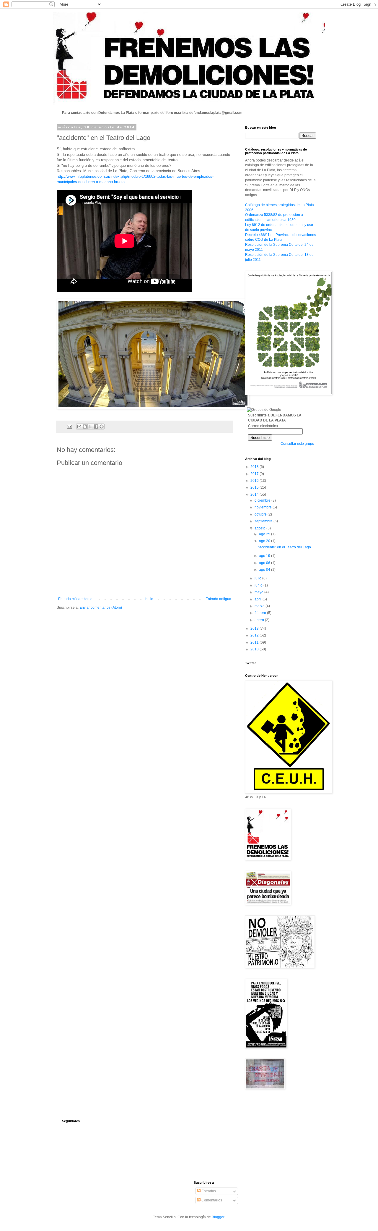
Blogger (218, 1217)
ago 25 (265, 534)
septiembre (264, 521)
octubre (261, 514)
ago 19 (265, 556)
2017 (255, 474)
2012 (255, 635)
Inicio (149, 599)
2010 (255, 649)
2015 (255, 487)
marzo (260, 606)
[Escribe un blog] (85, 426)
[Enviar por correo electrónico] (79, 426)
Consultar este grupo (297, 444)
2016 (255, 481)
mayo (259, 592)
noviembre (264, 507)
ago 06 (265, 563)
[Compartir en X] (90, 426)
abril (259, 599)
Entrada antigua (218, 599)
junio (259, 585)
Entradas (208, 1191)
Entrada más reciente (75, 599)
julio (258, 578)
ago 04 (265, 570)
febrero (261, 613)
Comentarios (211, 1200)
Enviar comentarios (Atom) (100, 607)
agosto (260, 528)
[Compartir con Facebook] (96, 426)
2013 (255, 628)
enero (260, 620)
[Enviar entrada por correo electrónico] (69, 426)
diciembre (263, 500)
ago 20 (265, 541)
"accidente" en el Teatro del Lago (284, 547)
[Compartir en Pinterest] (102, 426)
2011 (255, 642)
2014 (255, 494)
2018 (255, 467)
